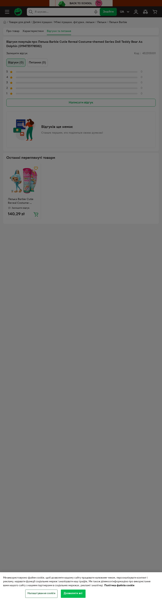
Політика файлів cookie (119, 585)
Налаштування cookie (41, 593)
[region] (81, 586)
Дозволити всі (73, 593)
